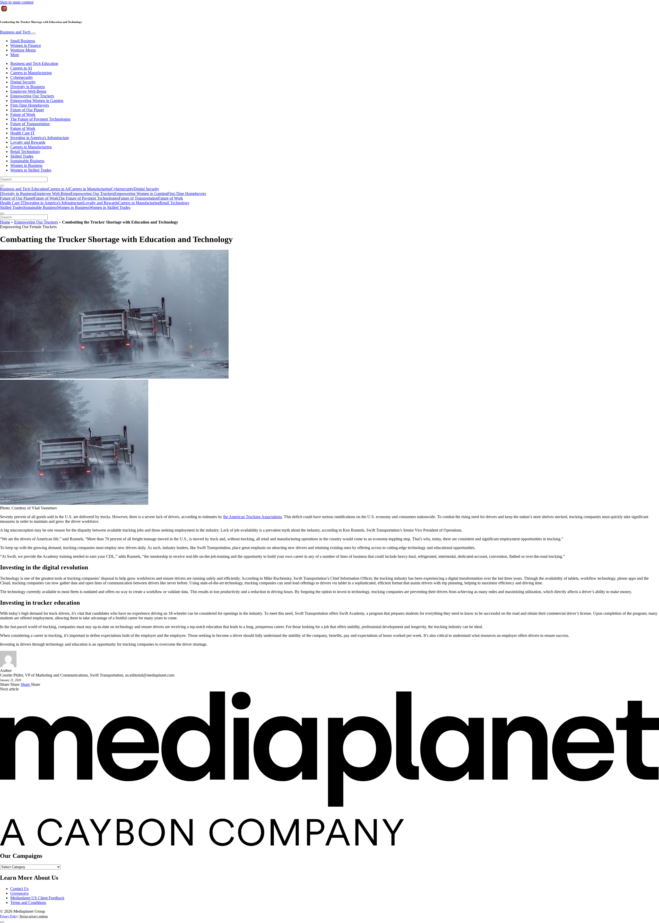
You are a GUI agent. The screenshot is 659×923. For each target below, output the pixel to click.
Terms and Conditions (28, 902)
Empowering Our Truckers (32, 96)
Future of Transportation (30, 124)
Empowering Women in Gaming (36, 100)
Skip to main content (16, 2)
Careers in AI (21, 68)
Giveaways (19, 893)
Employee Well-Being (28, 91)
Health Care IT (22, 133)
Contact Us (19, 888)
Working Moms (23, 50)
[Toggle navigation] (33, 33)
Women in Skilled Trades (30, 170)
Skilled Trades (21, 156)
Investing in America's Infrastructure (39, 137)
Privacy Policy (9, 916)
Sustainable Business (27, 161)
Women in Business (26, 165)
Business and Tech (15, 32)
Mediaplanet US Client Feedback (37, 898)
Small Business (22, 41)
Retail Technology (25, 151)
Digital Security (23, 82)
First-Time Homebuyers (29, 105)
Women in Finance (25, 45)
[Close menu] (2, 213)
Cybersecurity (21, 77)
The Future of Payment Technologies (40, 119)
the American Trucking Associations (252, 517)
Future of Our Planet (27, 110)
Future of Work (22, 114)
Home (5, 222)
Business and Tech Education (34, 63)
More (14, 55)
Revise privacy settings (34, 916)
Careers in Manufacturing (31, 73)
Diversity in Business (27, 86)
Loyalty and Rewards (27, 142)
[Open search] (2, 185)
